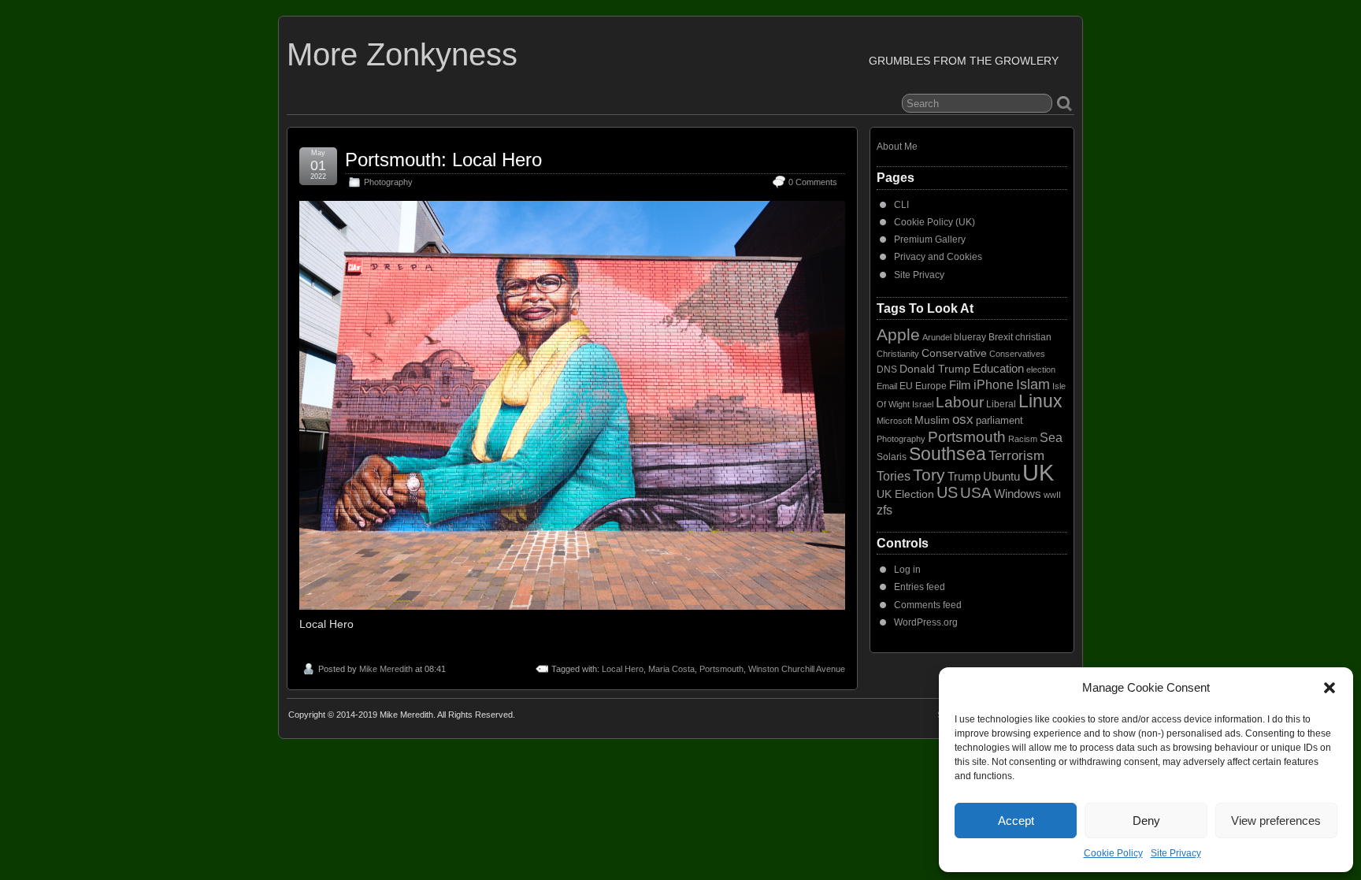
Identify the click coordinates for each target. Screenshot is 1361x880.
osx (962, 419)
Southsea (947, 454)
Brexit (1000, 337)
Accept (1016, 820)
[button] (1329, 688)
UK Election (905, 494)
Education (998, 368)
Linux (1040, 401)
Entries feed (919, 586)
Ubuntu (1001, 476)
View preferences (1276, 820)
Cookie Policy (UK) (934, 222)
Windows (1017, 494)
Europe (931, 386)
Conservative (954, 353)
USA (976, 493)
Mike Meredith (386, 669)
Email (887, 386)
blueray (970, 337)
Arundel (936, 337)
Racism (1022, 439)
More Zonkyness (402, 54)
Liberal (1001, 404)
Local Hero (622, 669)
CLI (901, 204)
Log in (907, 569)
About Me (897, 146)
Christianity (898, 353)
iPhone (993, 384)
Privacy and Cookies (938, 256)
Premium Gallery (930, 239)
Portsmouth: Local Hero (443, 159)
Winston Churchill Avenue (796, 669)
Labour (960, 402)
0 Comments (812, 182)
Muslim (932, 420)
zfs (884, 510)
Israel (922, 404)
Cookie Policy (1113, 853)
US (947, 492)
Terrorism (1016, 455)
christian (1033, 337)
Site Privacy (1176, 853)
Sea (1051, 437)
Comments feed (928, 605)
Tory (929, 475)
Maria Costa (671, 669)
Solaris (892, 456)
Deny (1146, 820)
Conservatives (1017, 353)
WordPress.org (926, 622)
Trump (964, 476)
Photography (388, 182)
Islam (1033, 384)
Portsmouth (721, 669)
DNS (887, 369)
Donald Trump (934, 368)
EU (906, 386)
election (1040, 369)
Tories (893, 476)
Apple (898, 334)
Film (960, 385)
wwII (1052, 494)
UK (1038, 472)
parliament (999, 420)
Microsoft (894, 420)
